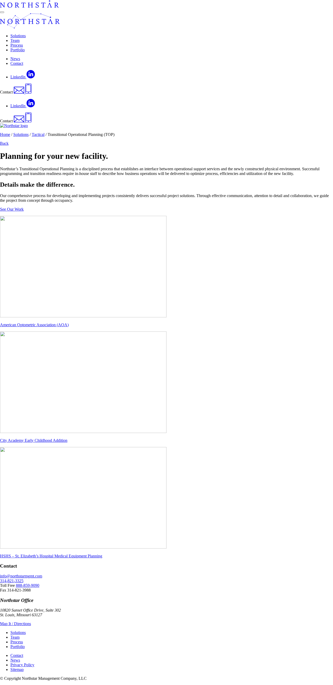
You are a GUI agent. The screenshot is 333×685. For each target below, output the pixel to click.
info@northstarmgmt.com (21, 576)
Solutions (21, 134)
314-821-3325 (11, 581)
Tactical (38, 134)
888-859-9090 (27, 585)
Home (5, 134)
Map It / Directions (15, 623)
